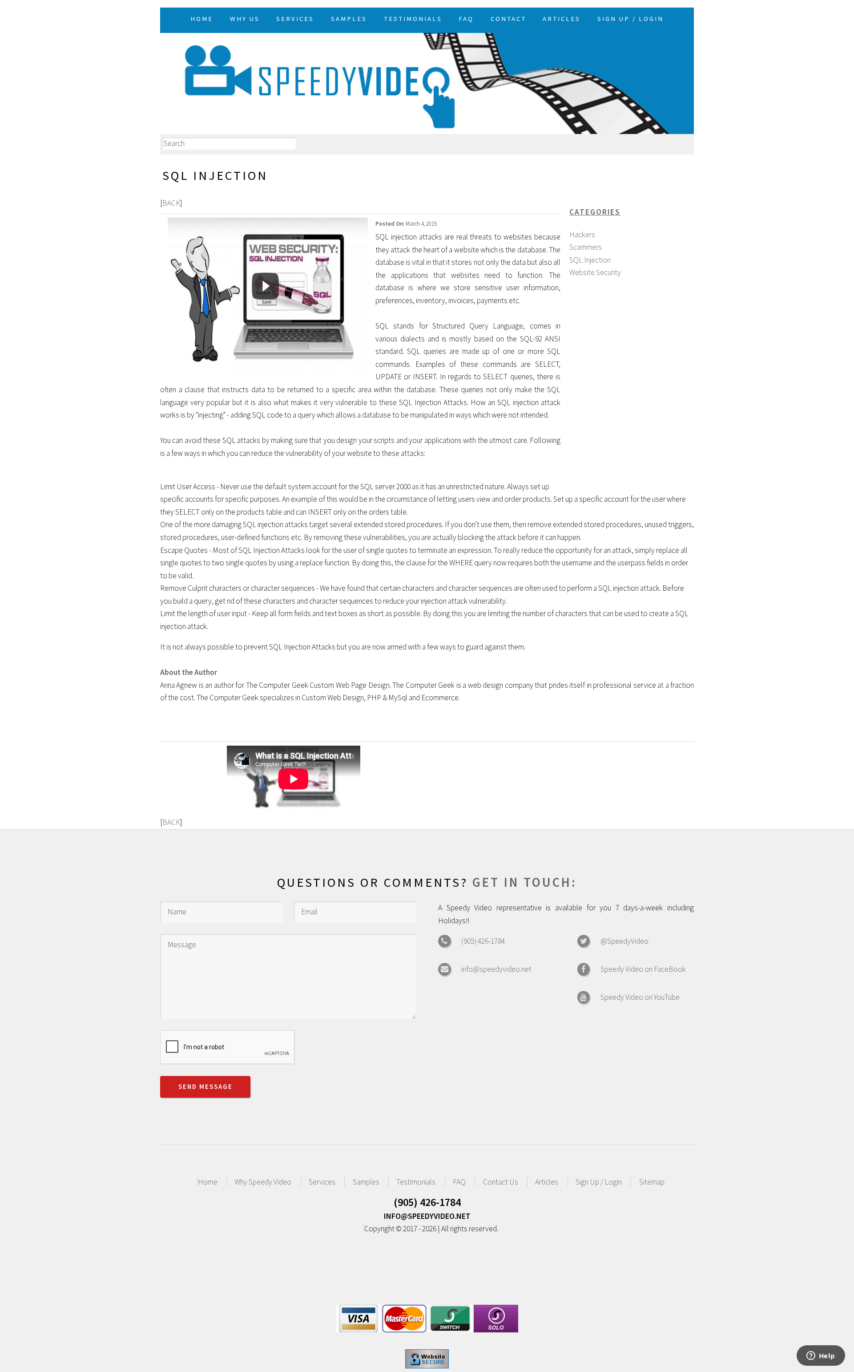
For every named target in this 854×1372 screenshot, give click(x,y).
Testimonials (415, 1182)
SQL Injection (590, 260)
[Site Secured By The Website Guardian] (427, 1366)
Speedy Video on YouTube (640, 997)
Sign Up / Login (599, 1182)
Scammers (585, 247)
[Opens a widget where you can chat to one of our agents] (820, 1356)
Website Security (595, 272)
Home (208, 1182)
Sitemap (652, 1182)
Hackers (582, 234)
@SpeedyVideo (624, 941)
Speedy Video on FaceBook (643, 969)
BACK (171, 203)
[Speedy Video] (427, 82)
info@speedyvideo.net (496, 969)
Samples (366, 1182)
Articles (546, 1182)
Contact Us (500, 1182)
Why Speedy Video (262, 1182)
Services (322, 1182)
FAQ (459, 1182)
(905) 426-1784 (483, 941)
